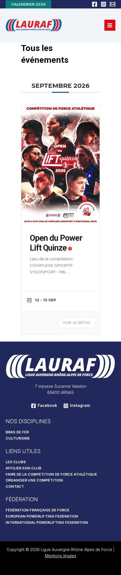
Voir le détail (77, 323)
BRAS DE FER (17, 432)
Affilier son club (23, 468)
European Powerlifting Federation (42, 516)
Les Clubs (16, 462)
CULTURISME (18, 438)
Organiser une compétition (34, 480)
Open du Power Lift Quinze (56, 243)
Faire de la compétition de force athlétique (51, 474)
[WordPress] (112, 4)
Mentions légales (60, 556)
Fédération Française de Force (38, 510)
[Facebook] (94, 4)
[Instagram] (103, 4)
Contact (15, 486)
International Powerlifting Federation (47, 522)
